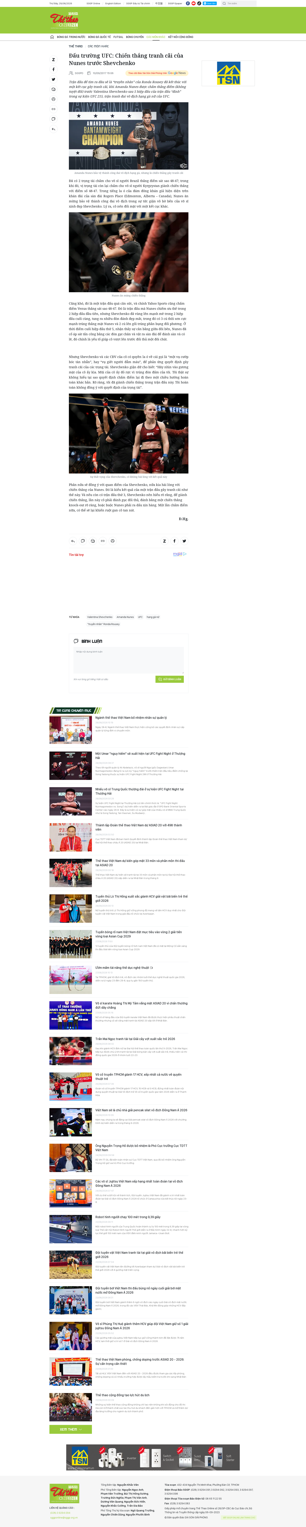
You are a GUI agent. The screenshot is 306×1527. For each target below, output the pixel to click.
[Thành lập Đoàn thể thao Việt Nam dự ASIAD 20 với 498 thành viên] (70, 837)
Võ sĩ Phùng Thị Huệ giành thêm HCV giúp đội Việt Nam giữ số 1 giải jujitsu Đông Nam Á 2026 (141, 1326)
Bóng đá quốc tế (99, 37)
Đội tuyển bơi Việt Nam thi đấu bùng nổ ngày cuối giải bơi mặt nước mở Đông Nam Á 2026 (138, 1290)
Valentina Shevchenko (99, 617)
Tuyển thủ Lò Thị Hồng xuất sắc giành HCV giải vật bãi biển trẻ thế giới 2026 (141, 899)
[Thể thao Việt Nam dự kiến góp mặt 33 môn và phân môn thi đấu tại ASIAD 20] (70, 873)
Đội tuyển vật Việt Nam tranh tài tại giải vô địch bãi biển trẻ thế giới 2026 (139, 1255)
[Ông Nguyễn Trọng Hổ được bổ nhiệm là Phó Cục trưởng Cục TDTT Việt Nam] (70, 1158)
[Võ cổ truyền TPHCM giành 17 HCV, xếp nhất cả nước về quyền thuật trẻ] (70, 1086)
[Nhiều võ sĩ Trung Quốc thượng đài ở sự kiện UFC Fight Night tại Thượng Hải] (70, 801)
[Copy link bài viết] (53, 109)
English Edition (113, 3)
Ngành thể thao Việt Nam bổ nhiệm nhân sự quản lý (131, 717)
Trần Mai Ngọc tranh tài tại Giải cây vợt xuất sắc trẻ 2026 (135, 1039)
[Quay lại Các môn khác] (53, 129)
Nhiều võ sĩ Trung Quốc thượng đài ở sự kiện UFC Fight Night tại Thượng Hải (139, 791)
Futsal (118, 37)
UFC (140, 617)
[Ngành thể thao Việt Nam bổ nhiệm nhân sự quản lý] (70, 730)
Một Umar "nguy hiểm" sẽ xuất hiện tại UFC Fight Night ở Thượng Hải (140, 756)
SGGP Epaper (175, 3)
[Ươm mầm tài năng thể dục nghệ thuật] (70, 980)
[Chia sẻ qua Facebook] (53, 69)
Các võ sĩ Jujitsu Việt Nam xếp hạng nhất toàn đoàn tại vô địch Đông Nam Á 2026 (139, 1183)
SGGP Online (93, 3)
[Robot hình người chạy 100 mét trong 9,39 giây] (70, 1229)
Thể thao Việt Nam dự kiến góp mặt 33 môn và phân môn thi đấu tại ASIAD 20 (140, 863)
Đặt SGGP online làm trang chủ (239, 1517)
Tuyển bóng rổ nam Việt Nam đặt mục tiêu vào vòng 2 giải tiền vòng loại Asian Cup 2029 (138, 934)
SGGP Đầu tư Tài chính (138, 3)
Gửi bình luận (172, 679)
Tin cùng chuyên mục (73, 710)
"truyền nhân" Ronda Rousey (103, 624)
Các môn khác (155, 37)
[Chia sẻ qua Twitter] (53, 79)
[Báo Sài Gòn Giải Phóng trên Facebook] (188, 3)
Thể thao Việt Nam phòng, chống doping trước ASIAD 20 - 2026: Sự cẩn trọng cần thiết (139, 1362)
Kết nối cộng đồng (180, 37)
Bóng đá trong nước (71, 37)
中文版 (159, 3)
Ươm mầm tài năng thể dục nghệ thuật (122, 968)
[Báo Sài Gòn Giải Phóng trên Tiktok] (199, 3)
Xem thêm (68, 1429)
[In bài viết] (53, 99)
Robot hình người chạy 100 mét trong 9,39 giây (127, 1217)
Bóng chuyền (135, 37)
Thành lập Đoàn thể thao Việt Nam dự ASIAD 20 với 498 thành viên (138, 827)
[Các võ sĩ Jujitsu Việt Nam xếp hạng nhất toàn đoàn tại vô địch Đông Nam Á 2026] (70, 1193)
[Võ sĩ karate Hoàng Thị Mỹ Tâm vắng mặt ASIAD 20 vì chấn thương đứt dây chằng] (70, 1015)
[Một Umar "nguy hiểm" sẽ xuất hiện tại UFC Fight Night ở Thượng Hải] (70, 766)
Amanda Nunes (125, 617)
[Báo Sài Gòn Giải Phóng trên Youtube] (193, 3)
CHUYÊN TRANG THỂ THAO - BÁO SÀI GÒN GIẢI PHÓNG (64, 20)
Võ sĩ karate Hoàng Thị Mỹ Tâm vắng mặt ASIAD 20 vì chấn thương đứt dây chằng (141, 1005)
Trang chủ (52, 37)
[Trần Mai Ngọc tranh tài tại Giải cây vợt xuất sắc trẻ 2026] (70, 1051)
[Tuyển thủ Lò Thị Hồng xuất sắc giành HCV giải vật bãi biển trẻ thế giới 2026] (70, 908)
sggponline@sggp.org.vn (64, 1517)
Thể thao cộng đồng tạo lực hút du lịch (122, 1395)
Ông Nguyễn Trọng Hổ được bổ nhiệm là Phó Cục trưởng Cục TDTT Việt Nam (141, 1148)
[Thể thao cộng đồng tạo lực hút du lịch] (70, 1407)
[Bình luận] (53, 119)
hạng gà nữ (153, 617)
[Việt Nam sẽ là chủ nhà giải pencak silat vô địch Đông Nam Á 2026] (70, 1122)
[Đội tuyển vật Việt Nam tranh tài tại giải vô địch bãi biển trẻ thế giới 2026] (70, 1265)
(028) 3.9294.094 (60, 1512)
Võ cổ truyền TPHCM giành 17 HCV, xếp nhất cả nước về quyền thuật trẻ (138, 1077)
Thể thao (76, 46)
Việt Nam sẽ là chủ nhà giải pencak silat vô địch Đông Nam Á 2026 (141, 1110)
